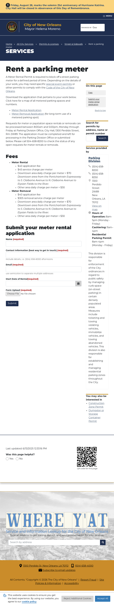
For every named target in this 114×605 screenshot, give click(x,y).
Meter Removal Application (28, 114)
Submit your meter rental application (93, 102)
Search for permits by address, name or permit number (97, 128)
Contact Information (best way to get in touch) (37, 250)
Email (14, 265)
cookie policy (29, 602)
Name (15, 239)
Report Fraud (88, 580)
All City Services (25, 44)
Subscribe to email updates (59, 570)
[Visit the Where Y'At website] (57, 523)
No (21, 459)
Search (102, 138)
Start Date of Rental (22, 279)
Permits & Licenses (49, 44)
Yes (11, 459)
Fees (90, 93)
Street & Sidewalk (74, 44)
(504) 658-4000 (84, 566)
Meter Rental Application (26, 110)
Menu (108, 16)
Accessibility (71, 583)
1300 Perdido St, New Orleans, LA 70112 (45, 566)
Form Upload (19, 290)
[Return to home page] (34, 27)
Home (9, 44)
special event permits (59, 84)
